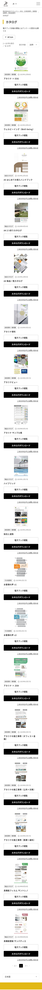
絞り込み (10, 37)
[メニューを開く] (38, 4)
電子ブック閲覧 (21, 84)
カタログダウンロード (21, 91)
